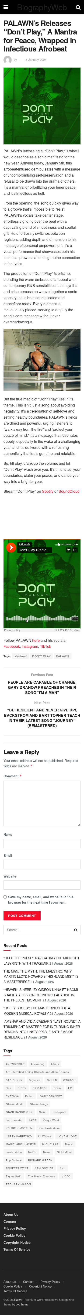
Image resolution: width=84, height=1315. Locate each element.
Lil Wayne (44, 1136)
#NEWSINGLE (15, 1064)
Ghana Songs (39, 1104)
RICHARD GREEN (40, 1160)
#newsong (38, 1064)
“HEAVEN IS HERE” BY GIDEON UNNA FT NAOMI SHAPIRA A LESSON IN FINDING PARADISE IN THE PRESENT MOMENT (41, 994)
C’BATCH (69, 1080)
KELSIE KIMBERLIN (19, 1128)
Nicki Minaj (64, 1152)
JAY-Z (33, 1120)
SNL (62, 1168)
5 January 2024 (36, 59)
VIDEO (66, 1176)
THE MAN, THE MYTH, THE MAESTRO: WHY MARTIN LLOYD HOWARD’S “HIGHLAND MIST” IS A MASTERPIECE (41, 976)
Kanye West (51, 1120)
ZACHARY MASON (18, 1184)
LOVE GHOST (67, 1136)
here (36, 640)
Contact (10, 1221)
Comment (13, 776)
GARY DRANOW (51, 1096)
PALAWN (62, 656)
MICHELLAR (50, 1144)
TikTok (45, 646)
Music (69, 1144)
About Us (11, 1214)
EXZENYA (12, 1096)
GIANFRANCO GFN (19, 1112)
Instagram (30, 646)
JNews (18, 1299)
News (47, 1152)
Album (55, 1064)
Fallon (29, 1096)
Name (8, 834)
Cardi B (52, 1080)
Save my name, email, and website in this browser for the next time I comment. (41, 899)
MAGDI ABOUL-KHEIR (21, 1144)
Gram (42, 1112)
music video (14, 1152)
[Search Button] (75, 929)
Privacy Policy (15, 1228)
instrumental (14, 1120)
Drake (58, 1088)
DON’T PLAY (41, 656)
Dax (8, 1088)
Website (10, 876)
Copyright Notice (17, 1242)
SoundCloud (69, 491)
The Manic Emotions (41, 1176)
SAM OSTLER (44, 1168)
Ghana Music (15, 1104)
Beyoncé (35, 1080)
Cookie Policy (14, 1235)
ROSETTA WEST (17, 1168)
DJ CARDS (40, 1088)
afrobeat (20, 656)
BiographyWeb (42, 7)
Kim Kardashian (49, 1128)
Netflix (32, 1152)
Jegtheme (22, 1304)
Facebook (12, 646)
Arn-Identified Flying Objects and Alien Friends (37, 1072)
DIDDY (22, 1088)
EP (70, 1088)
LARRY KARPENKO (19, 1136)
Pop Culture (14, 1160)
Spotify (48, 491)
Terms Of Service (17, 1249)
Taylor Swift (14, 1176)
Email (8, 855)
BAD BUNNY (14, 1080)
